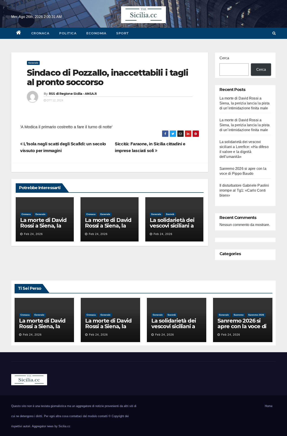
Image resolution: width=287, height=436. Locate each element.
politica (67, 33)
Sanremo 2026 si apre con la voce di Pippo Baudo (241, 326)
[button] (274, 33)
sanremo (239, 315)
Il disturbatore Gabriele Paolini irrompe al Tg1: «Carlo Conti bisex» (244, 190)
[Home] (18, 33)
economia (96, 33)
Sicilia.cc (64, 426)
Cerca (224, 58)
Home (268, 406)
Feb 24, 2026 (33, 234)
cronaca (40, 33)
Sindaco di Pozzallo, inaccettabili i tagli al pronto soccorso (107, 77)
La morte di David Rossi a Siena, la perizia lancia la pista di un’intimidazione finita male (245, 103)
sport (122, 33)
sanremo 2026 (256, 315)
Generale (33, 63)
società (170, 214)
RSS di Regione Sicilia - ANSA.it (73, 94)
